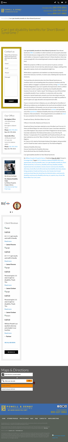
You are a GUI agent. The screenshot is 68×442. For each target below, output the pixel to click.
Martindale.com (19, 430)
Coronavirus (37, 164)
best (43, 162)
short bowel (50, 171)
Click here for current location (13, 374)
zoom (38, 177)
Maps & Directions (53, 418)
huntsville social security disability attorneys (48, 169)
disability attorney (47, 164)
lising (25, 171)
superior (53, 175)
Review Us (11, 352)
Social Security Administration (47, 173)
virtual (60, 175)
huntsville (33, 169)
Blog (7, 18)
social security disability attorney (39, 175)
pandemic (30, 171)
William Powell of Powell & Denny (35, 158)
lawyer (64, 169)
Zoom (64, 113)
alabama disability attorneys (55, 160)
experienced (33, 111)
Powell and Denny (38, 171)
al (40, 160)
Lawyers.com (11, 430)
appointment (27, 162)
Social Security (34, 173)
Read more (8, 241)
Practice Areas (24, 418)
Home (3, 18)
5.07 (58, 84)
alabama (44, 160)
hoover (44, 166)
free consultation (36, 166)
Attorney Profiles (12, 418)
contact (54, 109)
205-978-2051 (60, 7)
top (57, 175)
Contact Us (43, 418)
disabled (54, 164)
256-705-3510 (60, 10)
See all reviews (10, 342)
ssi (49, 175)
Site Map (46, 428)
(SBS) (31, 52)
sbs (45, 171)
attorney (34, 162)
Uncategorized (28, 160)
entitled (60, 164)
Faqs (36, 418)
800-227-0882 (60, 13)
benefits (39, 162)
